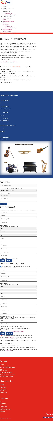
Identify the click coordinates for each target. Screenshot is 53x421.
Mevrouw (8, 210)
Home (4, 6)
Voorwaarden (10, 337)
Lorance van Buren (4, 120)
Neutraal (24, 210)
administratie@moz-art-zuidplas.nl (8, 61)
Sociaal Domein (7, 18)
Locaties (2, 405)
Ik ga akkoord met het (12, 331)
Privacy (2, 390)
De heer (3, 210)
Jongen (14, 210)
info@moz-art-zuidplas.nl (6, 372)
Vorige (2, 260)
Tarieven (2, 384)
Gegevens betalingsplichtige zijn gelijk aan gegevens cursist (16, 266)
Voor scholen (6, 11)
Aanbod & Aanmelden (9, 8)
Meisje (19, 210)
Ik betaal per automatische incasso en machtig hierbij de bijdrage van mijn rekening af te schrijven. (17, 318)
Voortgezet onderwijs (10, 14)
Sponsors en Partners (5, 409)
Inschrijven (9, 333)
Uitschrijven (3, 387)
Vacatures (2, 411)
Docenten (2, 401)
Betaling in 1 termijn (6, 326)
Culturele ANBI (3, 406)
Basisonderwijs (8, 13)
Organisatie (3, 403)
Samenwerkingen (7, 16)
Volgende (3, 204)
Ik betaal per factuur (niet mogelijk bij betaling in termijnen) (15, 328)
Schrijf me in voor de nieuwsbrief (9, 258)
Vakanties (2, 386)
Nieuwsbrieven (3, 392)
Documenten (3, 408)
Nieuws (5, 10)
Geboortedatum (4, 225)
